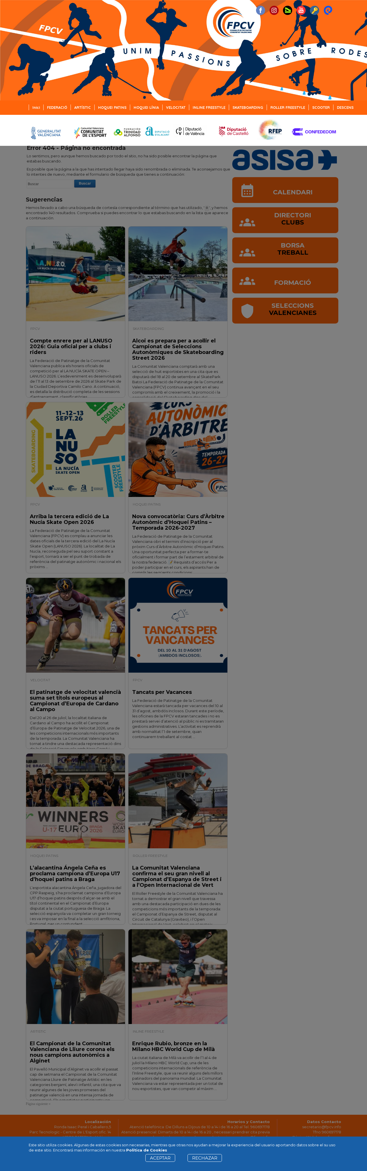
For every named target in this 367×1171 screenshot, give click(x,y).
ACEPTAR (160, 1158)
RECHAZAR (204, 1158)
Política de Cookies (146, 1150)
